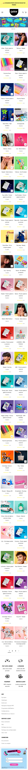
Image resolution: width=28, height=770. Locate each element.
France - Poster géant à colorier (7, 99)
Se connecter (5, 740)
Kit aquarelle (20, 123)
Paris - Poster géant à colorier (21, 74)
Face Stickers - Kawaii (21, 566)
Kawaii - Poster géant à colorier (7, 294)
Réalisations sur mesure (7, 713)
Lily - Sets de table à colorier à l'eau (7, 642)
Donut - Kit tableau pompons (21, 271)
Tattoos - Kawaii (21, 48)
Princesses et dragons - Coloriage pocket (20, 642)
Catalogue (4, 700)
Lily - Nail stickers (21, 148)
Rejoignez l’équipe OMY (7, 705)
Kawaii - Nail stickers (7, 172)
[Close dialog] (26, 749)
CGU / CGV (4, 732)
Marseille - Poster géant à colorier (20, 221)
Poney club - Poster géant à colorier (7, 391)
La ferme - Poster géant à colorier (7, 567)
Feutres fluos (7, 73)
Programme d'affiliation (7, 708)
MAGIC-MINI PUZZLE (7, 319)
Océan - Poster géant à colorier (21, 391)
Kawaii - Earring (7, 367)
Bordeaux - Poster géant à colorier (7, 592)
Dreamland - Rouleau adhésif (20, 492)
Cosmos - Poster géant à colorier (21, 542)
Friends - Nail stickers (21, 319)
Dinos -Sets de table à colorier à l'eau (7, 517)
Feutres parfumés (7, 440)
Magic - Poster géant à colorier (21, 592)
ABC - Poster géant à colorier (20, 368)
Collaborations (5, 711)
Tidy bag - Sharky (20, 245)
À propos (3, 697)
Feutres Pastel (21, 98)
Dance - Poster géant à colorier (21, 294)
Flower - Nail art (21, 516)
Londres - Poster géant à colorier (7, 343)
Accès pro (4, 703)
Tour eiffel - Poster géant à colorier (7, 196)
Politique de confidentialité (8, 730)
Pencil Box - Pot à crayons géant (7, 246)
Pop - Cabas (21, 466)
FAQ (2, 724)
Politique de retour (6, 727)
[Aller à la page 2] (18, 651)
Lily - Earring (7, 270)
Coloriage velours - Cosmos (7, 617)
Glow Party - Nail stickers (7, 124)
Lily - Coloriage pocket (7, 541)
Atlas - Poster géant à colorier (7, 49)
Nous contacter (5, 721)
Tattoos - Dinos (7, 148)
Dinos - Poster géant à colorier (7, 221)
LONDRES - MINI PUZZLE (21, 343)
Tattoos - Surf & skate (21, 172)
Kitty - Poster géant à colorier (21, 441)
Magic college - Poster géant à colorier (7, 416)
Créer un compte (5, 743)
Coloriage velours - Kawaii (7, 466)
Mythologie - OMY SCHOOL (20, 416)
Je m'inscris (14, 764)
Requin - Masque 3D (7, 491)
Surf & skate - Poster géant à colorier (20, 196)
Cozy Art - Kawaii (20, 616)
